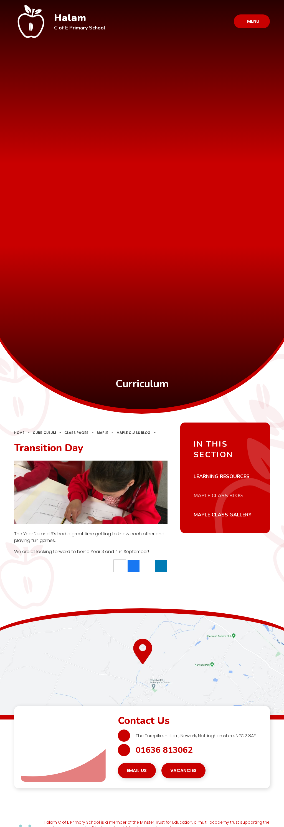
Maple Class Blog (133, 432)
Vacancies (183, 770)
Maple (102, 432)
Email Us (137, 770)
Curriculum (44, 432)
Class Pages (76, 432)
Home (19, 432)
